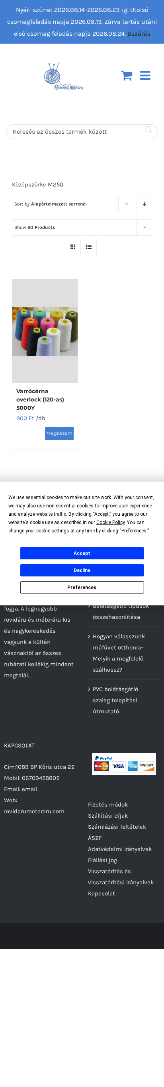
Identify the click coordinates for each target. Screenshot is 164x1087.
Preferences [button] (133, 531)
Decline (82, 570)
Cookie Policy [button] (110, 522)
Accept (82, 553)
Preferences (81, 587)
